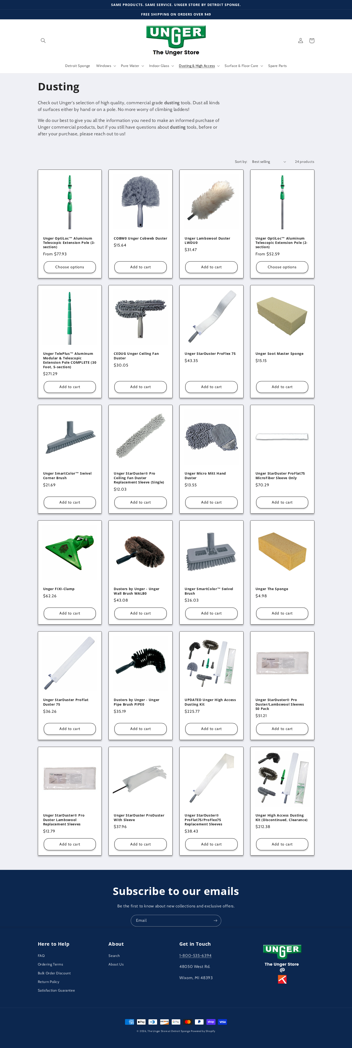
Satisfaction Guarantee (56, 990)
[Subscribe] (215, 921)
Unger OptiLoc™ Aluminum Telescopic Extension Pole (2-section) (281, 242)
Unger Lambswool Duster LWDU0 (207, 240)
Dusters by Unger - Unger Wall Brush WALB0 (136, 591)
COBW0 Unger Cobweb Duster (140, 238)
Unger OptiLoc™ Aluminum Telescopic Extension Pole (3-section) (69, 242)
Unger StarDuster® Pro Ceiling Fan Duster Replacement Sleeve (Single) (139, 477)
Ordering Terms (50, 964)
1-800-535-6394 (195, 955)
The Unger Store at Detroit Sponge (169, 1031)
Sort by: (241, 161)
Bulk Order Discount (54, 973)
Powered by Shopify (203, 1031)
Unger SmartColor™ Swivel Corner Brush (67, 475)
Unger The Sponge (271, 589)
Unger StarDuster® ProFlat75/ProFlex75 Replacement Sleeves (203, 819)
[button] (43, 40)
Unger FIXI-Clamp (59, 589)
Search (114, 956)
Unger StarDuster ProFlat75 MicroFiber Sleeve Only (280, 475)
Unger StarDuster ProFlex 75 (210, 353)
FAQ (41, 956)
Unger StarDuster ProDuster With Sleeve (139, 817)
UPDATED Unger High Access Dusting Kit (210, 702)
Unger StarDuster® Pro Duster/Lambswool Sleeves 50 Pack (279, 704)
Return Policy (48, 982)
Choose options (70, 267)
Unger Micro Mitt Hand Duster (205, 475)
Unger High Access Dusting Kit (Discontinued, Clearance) (281, 817)
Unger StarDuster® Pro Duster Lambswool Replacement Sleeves (64, 819)
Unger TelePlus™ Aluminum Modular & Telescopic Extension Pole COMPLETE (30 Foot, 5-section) (70, 360)
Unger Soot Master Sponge (279, 353)
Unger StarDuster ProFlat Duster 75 (66, 702)
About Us (116, 964)
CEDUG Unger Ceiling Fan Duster (136, 355)
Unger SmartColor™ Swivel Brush (209, 591)
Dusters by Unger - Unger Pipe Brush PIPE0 (136, 702)
